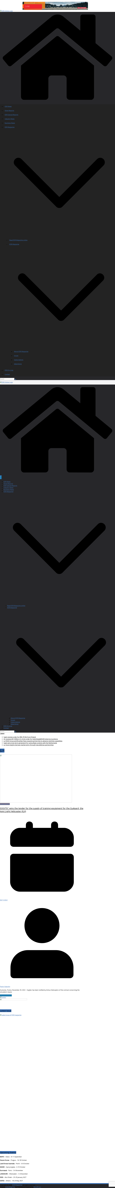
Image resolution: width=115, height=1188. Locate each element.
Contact (7, 374)
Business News (10, 123)
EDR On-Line (9, 370)
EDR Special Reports (11, 115)
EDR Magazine (9, 127)
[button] (59, 237)
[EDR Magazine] (57, 102)
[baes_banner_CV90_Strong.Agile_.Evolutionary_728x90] (55, 6)
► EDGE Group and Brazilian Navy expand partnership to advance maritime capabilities (33, 741)
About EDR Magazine (21, 351)
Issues (16, 356)
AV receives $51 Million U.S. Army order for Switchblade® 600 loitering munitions (31, 739)
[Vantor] (3, 997)
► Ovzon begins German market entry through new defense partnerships (29, 745)
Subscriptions (18, 360)
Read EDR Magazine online (18, 240)
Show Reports (9, 111)
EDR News (8, 106)
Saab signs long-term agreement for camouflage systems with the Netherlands (30, 743)
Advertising (18, 364)
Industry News (9, 119)
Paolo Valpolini (5, 987)
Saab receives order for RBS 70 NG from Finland (20, 737)
